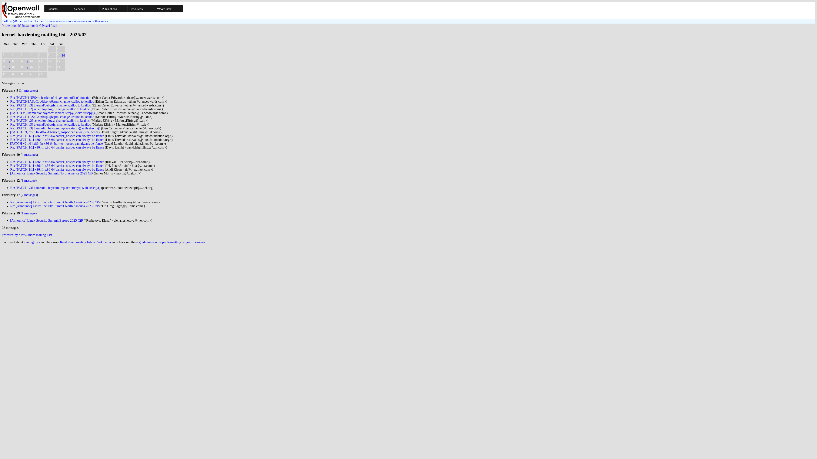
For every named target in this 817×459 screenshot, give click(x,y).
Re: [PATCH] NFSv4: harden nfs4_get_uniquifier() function (50, 97)
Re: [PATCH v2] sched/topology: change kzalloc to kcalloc (50, 109)
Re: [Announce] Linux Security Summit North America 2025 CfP (54, 202)
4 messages (29, 154)
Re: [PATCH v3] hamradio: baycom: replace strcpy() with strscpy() (55, 128)
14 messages (28, 90)
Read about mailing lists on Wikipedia (85, 242)
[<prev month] (11, 25)
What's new (164, 9)
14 (63, 55)
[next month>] (31, 25)
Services (79, 9)
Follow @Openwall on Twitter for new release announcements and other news (55, 21)
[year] (46, 25)
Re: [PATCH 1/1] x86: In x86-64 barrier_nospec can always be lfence (57, 136)
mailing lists (32, 242)
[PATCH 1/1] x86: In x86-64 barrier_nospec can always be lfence (54, 132)
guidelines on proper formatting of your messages (172, 242)
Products (52, 9)
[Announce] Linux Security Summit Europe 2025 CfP (46, 220)
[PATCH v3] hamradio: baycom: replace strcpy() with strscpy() (52, 113)
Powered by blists (14, 235)
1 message (29, 180)
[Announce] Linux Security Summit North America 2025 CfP (51, 173)
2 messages (29, 195)
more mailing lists (40, 235)
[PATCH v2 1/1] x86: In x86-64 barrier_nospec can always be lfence (56, 143)
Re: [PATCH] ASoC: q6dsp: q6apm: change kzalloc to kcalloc (52, 101)
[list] (54, 25)
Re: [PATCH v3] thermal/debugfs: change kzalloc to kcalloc (50, 105)
